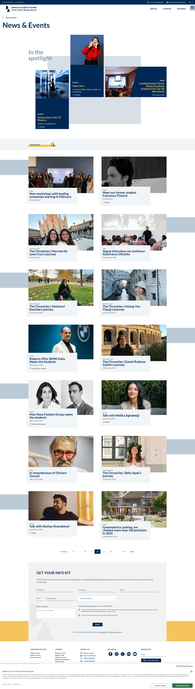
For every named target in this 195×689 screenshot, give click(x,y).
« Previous (63, 551)
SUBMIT (97, 624)
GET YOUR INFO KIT (157, 2)
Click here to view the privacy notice (87, 606)
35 (124, 551)
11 (104, 551)
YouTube (135, 653)
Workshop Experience (62, 659)
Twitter (123, 653)
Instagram (117, 653)
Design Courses (35, 653)
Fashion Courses (35, 655)
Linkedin (129, 653)
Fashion (167, 9)
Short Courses (59, 661)
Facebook (110, 653)
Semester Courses (60, 657)
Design (153, 9)
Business (181, 9)
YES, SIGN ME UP (153, 660)
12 (111, 551)
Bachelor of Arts (60, 653)
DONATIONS (19, 2)
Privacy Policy (104, 632)
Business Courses (35, 657)
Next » (133, 551)
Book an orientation (177, 2)
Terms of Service (114, 632)
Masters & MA (59, 655)
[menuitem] (190, 2)
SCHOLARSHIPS (7, 2)
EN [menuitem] (190, 2)
